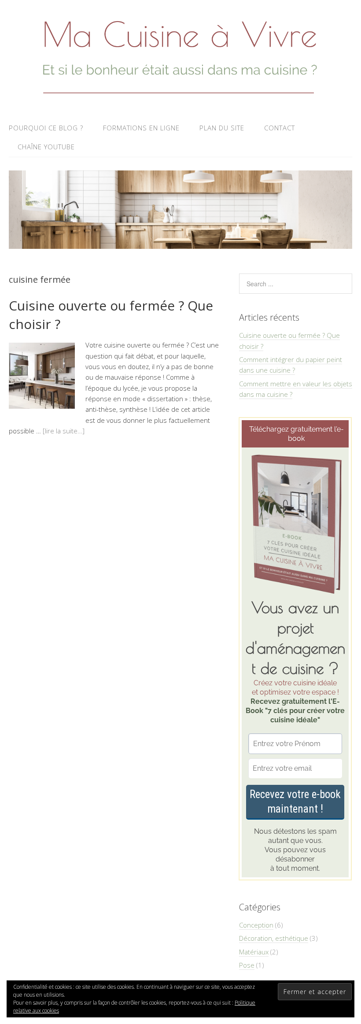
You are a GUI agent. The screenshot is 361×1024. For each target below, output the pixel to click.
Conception (256, 924)
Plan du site (221, 127)
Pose (246, 965)
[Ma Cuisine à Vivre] (180, 96)
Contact (279, 127)
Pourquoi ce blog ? (46, 127)
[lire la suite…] (64, 430)
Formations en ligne (141, 127)
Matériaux (254, 951)
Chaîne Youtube (46, 146)
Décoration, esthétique (273, 938)
